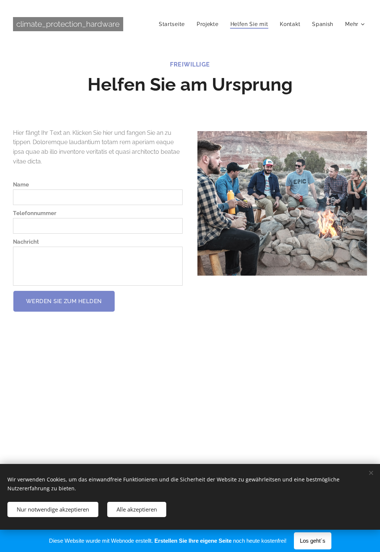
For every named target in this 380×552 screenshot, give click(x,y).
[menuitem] (174, 24)
